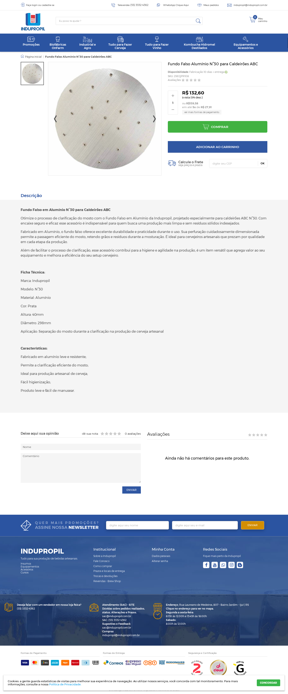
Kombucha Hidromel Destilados (199, 46)
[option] (32, 73)
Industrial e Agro (87, 46)
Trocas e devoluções (105, 576)
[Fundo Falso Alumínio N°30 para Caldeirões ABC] (32, 73)
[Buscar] (198, 21)
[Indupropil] (38, 22)
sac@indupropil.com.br (116, 616)
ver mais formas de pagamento (201, 112)
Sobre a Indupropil (104, 556)
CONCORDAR (268, 682)
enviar (132, 489)
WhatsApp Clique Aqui (176, 5)
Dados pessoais (161, 556)
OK (263, 163)
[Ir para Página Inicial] (31, 57)
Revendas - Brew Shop (107, 581)
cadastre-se (48, 5)
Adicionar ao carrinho (217, 147)
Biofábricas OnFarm (58, 46)
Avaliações (174, 80)
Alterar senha (160, 561)
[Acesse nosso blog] (240, 565)
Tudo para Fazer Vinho (157, 46)
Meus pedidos (211, 5)
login (35, 5)
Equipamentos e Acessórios (246, 46)
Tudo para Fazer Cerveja (120, 46)
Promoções (31, 44)
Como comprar (102, 566)
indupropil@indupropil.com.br (250, 5)
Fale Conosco (101, 561)
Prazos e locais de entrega (109, 571)
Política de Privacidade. (65, 684)
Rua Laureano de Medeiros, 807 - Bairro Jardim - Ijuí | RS (207, 604)
